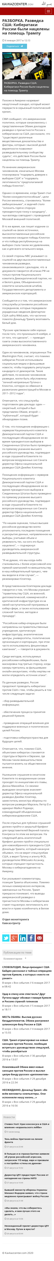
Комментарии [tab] (14, 958)
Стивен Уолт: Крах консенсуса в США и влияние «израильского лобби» (26, 1127)
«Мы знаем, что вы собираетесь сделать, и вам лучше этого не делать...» (23, 1213)
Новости (9, 1117)
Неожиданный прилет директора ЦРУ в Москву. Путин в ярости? (26, 1229)
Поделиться (14, 46)
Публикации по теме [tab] (17, 952)
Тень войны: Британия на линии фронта (23, 1142)
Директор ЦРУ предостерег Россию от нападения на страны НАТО (26, 1178)
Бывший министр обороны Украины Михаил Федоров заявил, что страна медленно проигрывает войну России (26, 1195)
